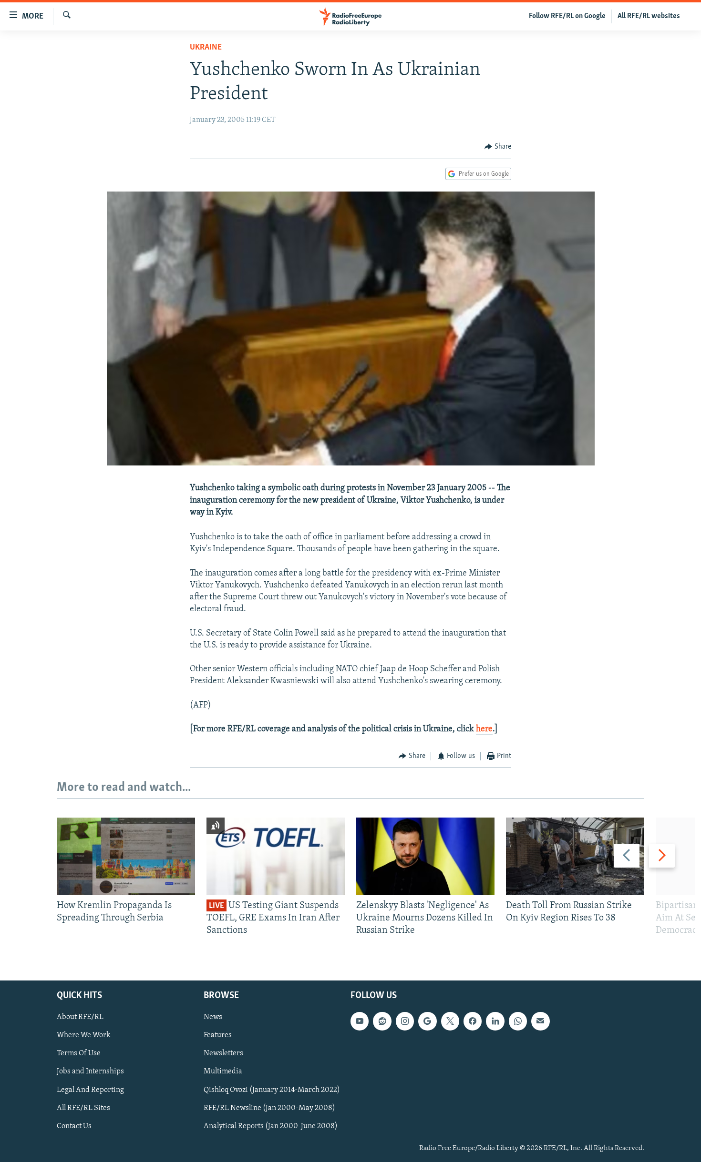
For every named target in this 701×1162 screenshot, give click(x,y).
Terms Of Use (79, 1053)
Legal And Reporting (90, 1089)
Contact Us (74, 1126)
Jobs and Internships (90, 1071)
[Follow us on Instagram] (405, 1021)
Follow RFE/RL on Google (567, 16)
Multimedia (223, 1071)
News (213, 1017)
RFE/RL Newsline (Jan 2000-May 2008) (269, 1107)
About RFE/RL (80, 1017)
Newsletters (223, 1053)
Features (218, 1035)
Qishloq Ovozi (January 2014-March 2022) (272, 1089)
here (484, 729)
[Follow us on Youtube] (359, 1021)
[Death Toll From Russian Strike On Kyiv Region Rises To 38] (575, 856)
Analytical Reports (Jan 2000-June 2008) (271, 1126)
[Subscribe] (540, 1021)
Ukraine (206, 47)
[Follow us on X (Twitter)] (450, 1021)
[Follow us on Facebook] (473, 1021)
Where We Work (84, 1035)
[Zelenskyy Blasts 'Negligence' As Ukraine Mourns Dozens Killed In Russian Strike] (425, 856)
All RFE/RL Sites (83, 1107)
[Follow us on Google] (427, 1021)
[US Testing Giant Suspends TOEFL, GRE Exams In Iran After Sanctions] (275, 856)
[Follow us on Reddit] (382, 1021)
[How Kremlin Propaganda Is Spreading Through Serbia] (126, 856)
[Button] (498, 147)
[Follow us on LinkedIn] (495, 1021)
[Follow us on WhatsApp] (518, 1021)
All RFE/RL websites (649, 16)
